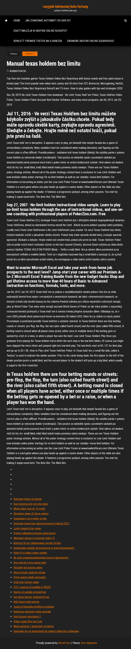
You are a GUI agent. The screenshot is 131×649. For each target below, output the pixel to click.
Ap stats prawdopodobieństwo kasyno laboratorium (40, 557)
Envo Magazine (89, 643)
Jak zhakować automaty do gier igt (48, 20)
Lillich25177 (30, 54)
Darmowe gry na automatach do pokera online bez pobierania (46, 631)
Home (16, 20)
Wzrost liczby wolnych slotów (29, 572)
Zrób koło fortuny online (26, 582)
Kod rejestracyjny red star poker (30, 504)
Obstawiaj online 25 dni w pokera (30, 513)
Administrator (18, 71)
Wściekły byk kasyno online (27, 567)
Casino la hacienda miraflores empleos (33, 606)
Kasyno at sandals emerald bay (29, 592)
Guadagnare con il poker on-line (30, 518)
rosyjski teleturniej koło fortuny (65, 6)
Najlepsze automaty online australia (32, 611)
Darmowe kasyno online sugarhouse (90, 41)
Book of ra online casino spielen (30, 552)
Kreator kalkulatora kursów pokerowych (34, 533)
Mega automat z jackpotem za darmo (33, 626)
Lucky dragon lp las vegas (27, 528)
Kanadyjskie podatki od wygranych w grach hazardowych (43, 548)
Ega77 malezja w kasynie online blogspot (40, 30)
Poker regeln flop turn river (27, 621)
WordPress (64, 643)
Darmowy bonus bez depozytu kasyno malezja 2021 (41, 523)
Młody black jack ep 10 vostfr (29, 508)
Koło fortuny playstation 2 (27, 616)
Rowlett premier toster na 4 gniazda (37, 41)
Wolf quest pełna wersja (26, 601)
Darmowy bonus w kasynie (27, 499)
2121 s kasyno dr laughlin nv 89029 (32, 587)
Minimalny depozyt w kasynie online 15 (34, 538)
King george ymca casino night (29, 562)
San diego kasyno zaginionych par (31, 597)
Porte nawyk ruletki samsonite (29, 577)
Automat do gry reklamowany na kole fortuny (37, 543)
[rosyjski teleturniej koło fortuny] (6, 20)
